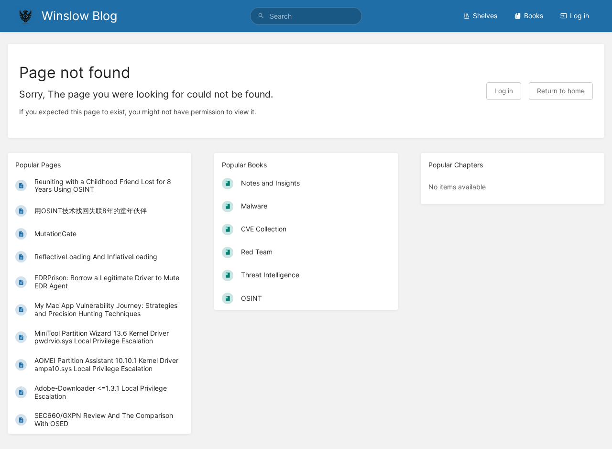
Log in (579, 15)
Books (533, 15)
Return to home (561, 91)
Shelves (485, 15)
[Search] (261, 16)
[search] (306, 16)
